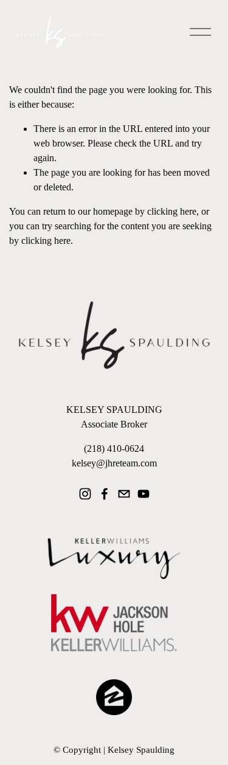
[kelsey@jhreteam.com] (124, 494)
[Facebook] (104, 494)
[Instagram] (85, 494)
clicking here (171, 211)
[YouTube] (143, 494)
